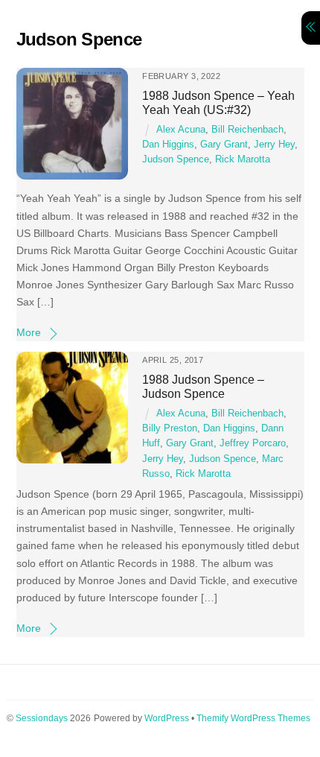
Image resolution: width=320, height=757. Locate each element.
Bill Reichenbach (247, 129)
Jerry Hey (274, 144)
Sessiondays (42, 718)
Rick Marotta (242, 159)
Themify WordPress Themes (253, 718)
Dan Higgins (168, 144)
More (28, 332)
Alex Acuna (180, 129)
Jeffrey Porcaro (253, 443)
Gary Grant (224, 144)
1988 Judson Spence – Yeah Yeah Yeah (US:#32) (218, 102)
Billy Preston (169, 428)
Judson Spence (175, 159)
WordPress (166, 718)
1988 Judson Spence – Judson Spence (203, 386)
